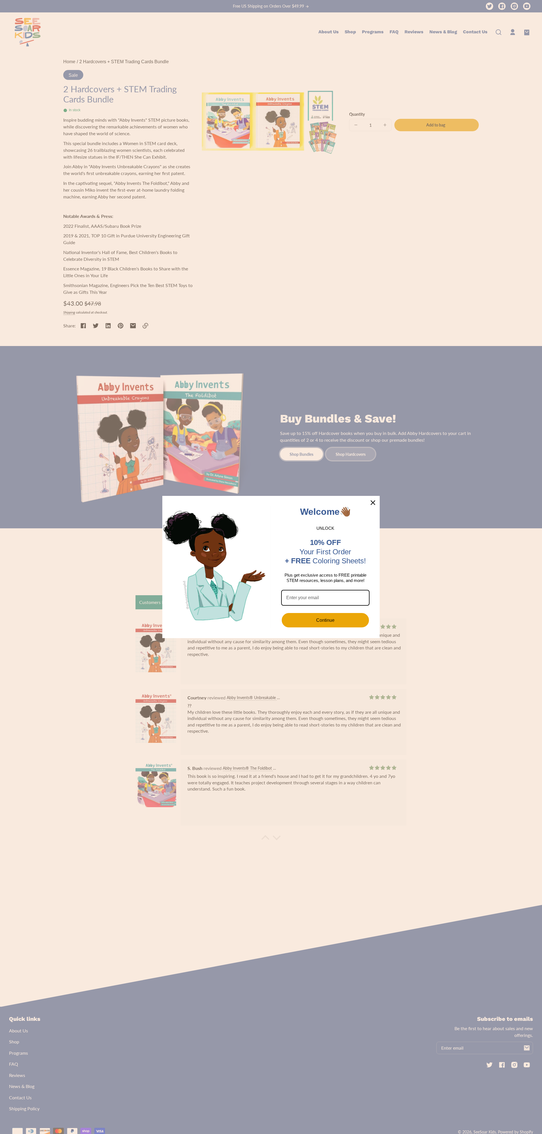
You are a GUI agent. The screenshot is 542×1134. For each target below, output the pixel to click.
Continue (325, 620)
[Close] (373, 502)
